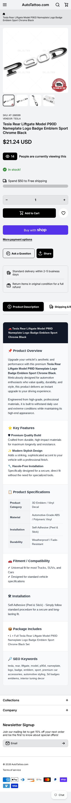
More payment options (17, 239)
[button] (66, 5)
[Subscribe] (63, 743)
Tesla (17, 118)
